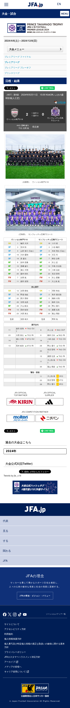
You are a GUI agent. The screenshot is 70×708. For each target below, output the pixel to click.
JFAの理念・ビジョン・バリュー (35, 595)
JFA (5, 560)
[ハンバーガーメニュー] (6, 4)
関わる (7, 550)
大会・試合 (9, 13)
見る (5, 531)
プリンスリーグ (12, 72)
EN (59, 4)
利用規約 (8, 633)
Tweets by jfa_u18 (12, 475)
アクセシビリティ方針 (15, 628)
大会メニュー (16, 49)
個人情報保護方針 (13, 638)
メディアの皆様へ (13, 666)
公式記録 (61, 102)
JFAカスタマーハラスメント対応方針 (22, 656)
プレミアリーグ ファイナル (17, 56)
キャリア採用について (15, 671)
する (5, 540)
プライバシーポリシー (15, 651)
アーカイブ (9, 661)
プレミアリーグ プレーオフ (17, 67)
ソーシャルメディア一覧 (56, 614)
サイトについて (11, 624)
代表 (5, 521)
